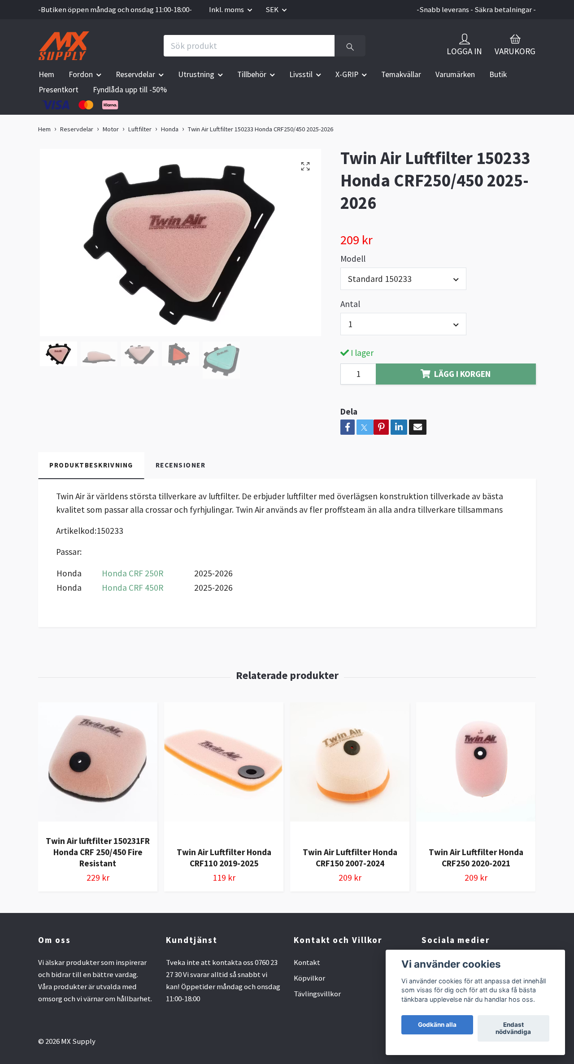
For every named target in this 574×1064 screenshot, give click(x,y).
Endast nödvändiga (513, 1028)
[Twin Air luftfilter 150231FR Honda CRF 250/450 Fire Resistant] (97, 765)
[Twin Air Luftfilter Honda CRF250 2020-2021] (475, 770)
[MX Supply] (64, 46)
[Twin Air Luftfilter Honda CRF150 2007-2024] (349, 770)
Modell (352, 258)
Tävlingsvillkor (317, 994)
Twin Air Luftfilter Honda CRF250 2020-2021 (476, 858)
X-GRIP (346, 74)
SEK (272, 9)
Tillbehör (251, 74)
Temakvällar (401, 74)
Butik (498, 74)
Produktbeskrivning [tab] (91, 465)
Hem (46, 74)
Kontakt (307, 962)
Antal (350, 303)
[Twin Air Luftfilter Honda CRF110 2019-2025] (223, 770)
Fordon (81, 74)
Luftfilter (140, 129)
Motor (111, 129)
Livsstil (301, 74)
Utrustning (196, 74)
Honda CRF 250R (132, 573)
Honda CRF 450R (132, 587)
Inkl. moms (227, 9)
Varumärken (455, 74)
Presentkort (58, 90)
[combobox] (403, 279)
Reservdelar (135, 74)
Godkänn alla (437, 1025)
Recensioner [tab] (181, 465)
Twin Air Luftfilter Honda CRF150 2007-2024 (350, 858)
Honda (169, 129)
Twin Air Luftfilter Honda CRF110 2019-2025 (224, 858)
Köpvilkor (309, 978)
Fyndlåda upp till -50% (130, 90)
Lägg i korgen (462, 373)
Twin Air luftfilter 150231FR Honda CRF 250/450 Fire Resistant (98, 852)
